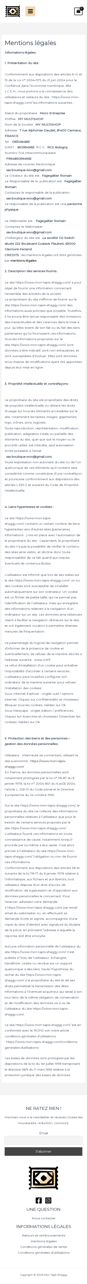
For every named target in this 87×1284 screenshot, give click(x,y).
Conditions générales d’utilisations (43, 1252)
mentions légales (23, 260)
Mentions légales (44, 1241)
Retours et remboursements (43, 1235)
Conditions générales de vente (43, 1247)
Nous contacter (44, 1218)
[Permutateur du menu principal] (30, 11)
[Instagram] (48, 1200)
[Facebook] (38, 1200)
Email (43, 1133)
